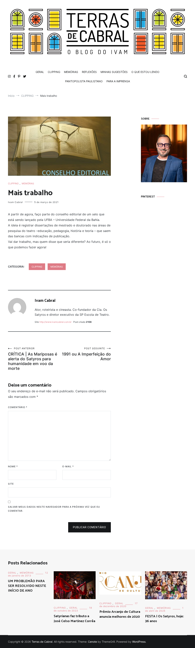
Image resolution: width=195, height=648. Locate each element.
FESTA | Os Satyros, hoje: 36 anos (164, 619)
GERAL (40, 72)
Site (11, 483)
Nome (13, 466)
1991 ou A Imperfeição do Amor (86, 354)
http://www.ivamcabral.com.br (55, 321)
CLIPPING (54, 72)
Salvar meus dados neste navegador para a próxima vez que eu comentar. (54, 508)
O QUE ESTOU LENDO (145, 72)
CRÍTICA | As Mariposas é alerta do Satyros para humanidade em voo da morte (32, 359)
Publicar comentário (89, 527)
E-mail (68, 466)
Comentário (17, 407)
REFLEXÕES (89, 72)
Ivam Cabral (15, 202)
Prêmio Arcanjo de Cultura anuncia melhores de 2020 (119, 614)
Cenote (92, 641)
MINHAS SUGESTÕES (114, 72)
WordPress (138, 641)
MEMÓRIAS (71, 72)
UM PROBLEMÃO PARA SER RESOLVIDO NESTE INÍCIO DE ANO (27, 586)
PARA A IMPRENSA (118, 81)
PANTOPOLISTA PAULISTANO (84, 81)
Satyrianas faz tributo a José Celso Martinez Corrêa (74, 618)
